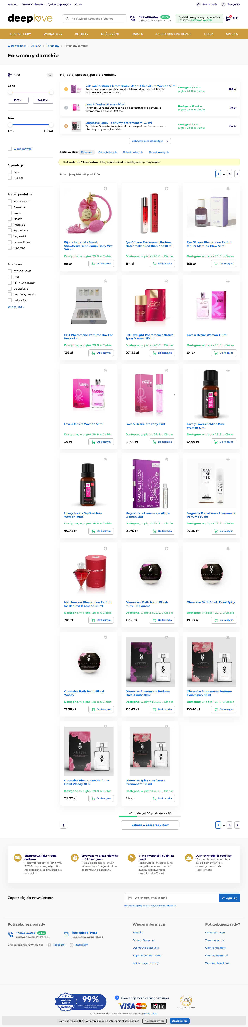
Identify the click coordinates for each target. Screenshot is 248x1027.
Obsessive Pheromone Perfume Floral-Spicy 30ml (209, 693)
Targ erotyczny (214, 940)
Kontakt (12, 4)
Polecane (86, 152)
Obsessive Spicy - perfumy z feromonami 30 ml (119, 123)
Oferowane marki (216, 955)
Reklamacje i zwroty (146, 963)
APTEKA (36, 45)
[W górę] (63, 825)
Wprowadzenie (17, 45)
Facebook (59, 944)
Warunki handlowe (217, 963)
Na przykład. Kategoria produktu (92, 18)
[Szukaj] (67, 18)
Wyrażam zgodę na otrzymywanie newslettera (150, 905)
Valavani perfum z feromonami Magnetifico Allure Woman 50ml (131, 86)
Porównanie (210, 4)
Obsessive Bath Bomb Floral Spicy (211, 602)
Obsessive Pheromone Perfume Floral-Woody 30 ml (86, 782)
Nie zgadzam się (154, 1020)
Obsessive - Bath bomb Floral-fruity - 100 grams (147, 603)
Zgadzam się (180, 1020)
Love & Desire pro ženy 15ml (145, 424)
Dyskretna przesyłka (59, 4)
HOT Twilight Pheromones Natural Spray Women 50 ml (150, 336)
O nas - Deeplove (144, 940)
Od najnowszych (159, 152)
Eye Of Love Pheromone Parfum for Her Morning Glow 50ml (209, 244)
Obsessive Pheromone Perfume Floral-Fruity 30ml (148, 693)
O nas (78, 4)
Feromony (53, 45)
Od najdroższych (133, 152)
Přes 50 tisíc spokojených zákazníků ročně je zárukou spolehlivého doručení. (99, 866)
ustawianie (114, 1020)
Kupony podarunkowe (147, 955)
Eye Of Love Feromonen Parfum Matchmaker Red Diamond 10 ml (149, 244)
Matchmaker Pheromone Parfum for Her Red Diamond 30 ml (87, 603)
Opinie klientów (215, 947)
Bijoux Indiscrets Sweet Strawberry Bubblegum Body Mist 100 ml (88, 246)
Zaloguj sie (234, 4)
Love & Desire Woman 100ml (207, 335)
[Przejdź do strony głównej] (30, 18)
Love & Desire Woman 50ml (105, 104)
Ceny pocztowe (215, 932)
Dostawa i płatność (32, 4)
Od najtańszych (107, 152)
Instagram (82, 944)
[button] (150, 141)
